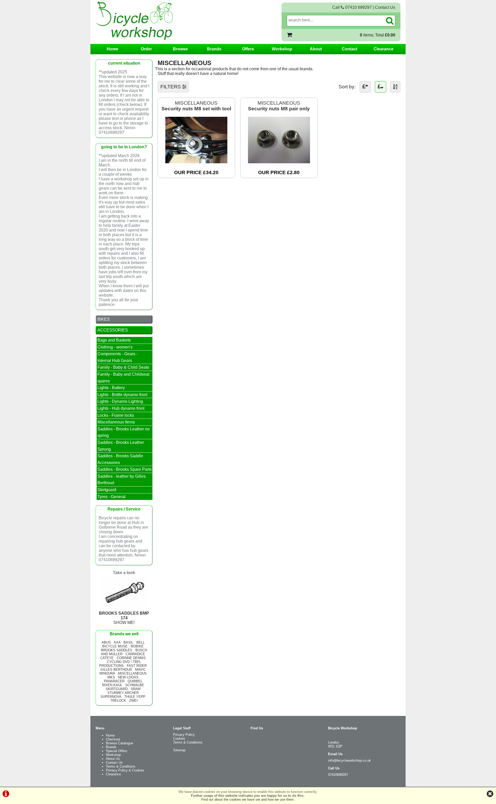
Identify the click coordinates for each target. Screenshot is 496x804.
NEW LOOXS (128, 677)
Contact (349, 49)
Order (146, 49)
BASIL (128, 642)
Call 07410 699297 (352, 7)
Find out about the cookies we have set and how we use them (247, 799)
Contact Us (385, 7)
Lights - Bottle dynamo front (122, 394)
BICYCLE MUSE (115, 646)
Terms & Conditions (120, 766)
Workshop (282, 49)
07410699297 (338, 775)
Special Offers (116, 751)
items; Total (377, 35)
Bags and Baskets (114, 340)
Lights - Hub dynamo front (120, 408)
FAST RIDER (137, 666)
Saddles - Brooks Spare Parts (124, 469)
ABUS (106, 642)
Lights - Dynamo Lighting (120, 401)
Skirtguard (106, 490)
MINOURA (107, 673)
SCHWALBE (134, 685)
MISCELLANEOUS (196, 105)
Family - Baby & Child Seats (123, 367)
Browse (180, 49)
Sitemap (179, 750)
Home (112, 49)
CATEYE (107, 658)
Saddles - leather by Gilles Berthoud (121, 479)
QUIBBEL (135, 681)
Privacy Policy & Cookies (125, 770)
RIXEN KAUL (112, 685)
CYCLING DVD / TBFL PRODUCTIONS (120, 664)
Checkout (113, 739)
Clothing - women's (115, 347)
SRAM (136, 689)
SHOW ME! (124, 618)
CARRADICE (135, 654)
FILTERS (171, 86)
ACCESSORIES (112, 330)
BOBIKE (137, 646)
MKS (111, 677)
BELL (140, 642)
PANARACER (114, 681)
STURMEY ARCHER (123, 693)
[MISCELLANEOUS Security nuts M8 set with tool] (196, 161)
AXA (117, 642)
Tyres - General (111, 496)
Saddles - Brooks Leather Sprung (120, 445)
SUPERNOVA (110, 697)
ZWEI (133, 700)
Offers (248, 49)
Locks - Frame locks (115, 415)
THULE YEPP (134, 697)
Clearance (383, 49)
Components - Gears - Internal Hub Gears (117, 357)
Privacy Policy (184, 735)
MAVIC (140, 669)
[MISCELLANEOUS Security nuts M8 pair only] (279, 161)
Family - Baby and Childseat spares (123, 377)
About (316, 49)
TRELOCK (118, 700)
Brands (214, 49)
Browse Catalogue (119, 743)
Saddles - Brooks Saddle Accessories (120, 459)
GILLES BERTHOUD (116, 669)
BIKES (103, 319)
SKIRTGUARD (117, 689)
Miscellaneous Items (116, 422)
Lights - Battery (111, 387)
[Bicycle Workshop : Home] (155, 20)
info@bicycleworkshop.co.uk (349, 760)
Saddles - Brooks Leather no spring (123, 432)
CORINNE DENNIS (131, 658)
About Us (113, 759)
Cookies (179, 738)
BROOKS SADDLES (116, 650)
